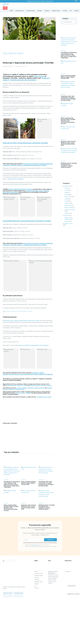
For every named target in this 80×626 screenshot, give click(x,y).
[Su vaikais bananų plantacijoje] (28, 206)
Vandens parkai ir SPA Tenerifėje (43, 374)
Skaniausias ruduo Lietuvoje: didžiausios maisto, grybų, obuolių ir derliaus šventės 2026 (28, 507)
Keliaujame (66, 186)
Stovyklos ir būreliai (70, 209)
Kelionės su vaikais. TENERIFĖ (23, 393)
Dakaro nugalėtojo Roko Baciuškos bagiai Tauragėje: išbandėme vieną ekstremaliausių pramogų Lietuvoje (11, 507)
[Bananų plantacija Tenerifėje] (44, 128)
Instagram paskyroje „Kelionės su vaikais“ (41, 385)
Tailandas (67, 213)
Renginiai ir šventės (68, 223)
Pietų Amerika (68, 205)
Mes (35, 586)
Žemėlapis (36, 577)
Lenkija (66, 201)
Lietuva (66, 203)
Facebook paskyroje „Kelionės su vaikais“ (17, 385)
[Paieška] (73, 22)
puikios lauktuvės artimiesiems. (16, 179)
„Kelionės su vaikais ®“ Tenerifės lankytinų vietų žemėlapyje (26, 79)
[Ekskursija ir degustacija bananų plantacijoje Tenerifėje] (28, 128)
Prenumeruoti (50, 539)
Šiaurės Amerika (69, 207)
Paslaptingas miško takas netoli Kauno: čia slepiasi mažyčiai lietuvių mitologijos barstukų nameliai (46, 484)
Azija (66, 192)
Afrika (66, 188)
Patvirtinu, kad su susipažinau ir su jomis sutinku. (37, 544)
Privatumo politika (34, 544)
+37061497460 (71, 586)
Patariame (65, 215)
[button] (3, 10)
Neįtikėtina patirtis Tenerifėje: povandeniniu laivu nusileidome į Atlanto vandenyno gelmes (46, 507)
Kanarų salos (68, 196)
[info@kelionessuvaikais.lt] (66, 594)
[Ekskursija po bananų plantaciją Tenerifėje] (11, 128)
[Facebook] (3, 431)
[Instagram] (4, 431)
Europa (66, 194)
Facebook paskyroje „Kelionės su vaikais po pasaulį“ (30, 388)
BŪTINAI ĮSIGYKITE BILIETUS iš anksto (20, 189)
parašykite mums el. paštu (44, 397)
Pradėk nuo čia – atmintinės (69, 218)
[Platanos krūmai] (28, 358)
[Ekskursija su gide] (44, 358)
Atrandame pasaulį (38, 575)
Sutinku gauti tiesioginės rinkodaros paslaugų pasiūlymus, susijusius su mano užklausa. (41, 546)
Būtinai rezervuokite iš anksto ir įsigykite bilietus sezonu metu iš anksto (21, 320)
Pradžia (36, 571)
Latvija (66, 199)
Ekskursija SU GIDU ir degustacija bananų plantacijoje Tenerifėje (25, 143)
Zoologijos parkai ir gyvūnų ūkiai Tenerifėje (20, 374)
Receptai (67, 221)
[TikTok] (9, 595)
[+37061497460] (66, 585)
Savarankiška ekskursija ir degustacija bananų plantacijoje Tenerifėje (27, 221)
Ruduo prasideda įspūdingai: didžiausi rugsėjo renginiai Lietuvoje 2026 (28, 483)
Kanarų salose (39, 76)
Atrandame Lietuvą (38, 573)
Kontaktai (36, 588)
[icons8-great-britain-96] (76, 1)
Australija (67, 190)
